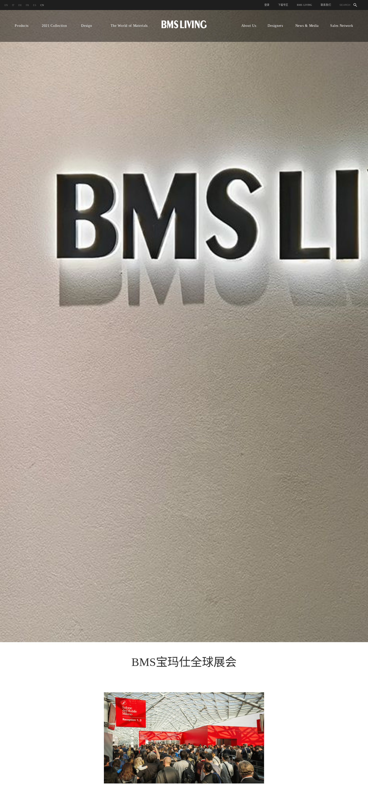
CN (42, 5)
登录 (267, 5)
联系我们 (326, 5)
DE (20, 5)
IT (13, 5)
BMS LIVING (304, 5)
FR (27, 5)
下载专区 (283, 5)
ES (34, 5)
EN (6, 5)
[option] (184, 326)
